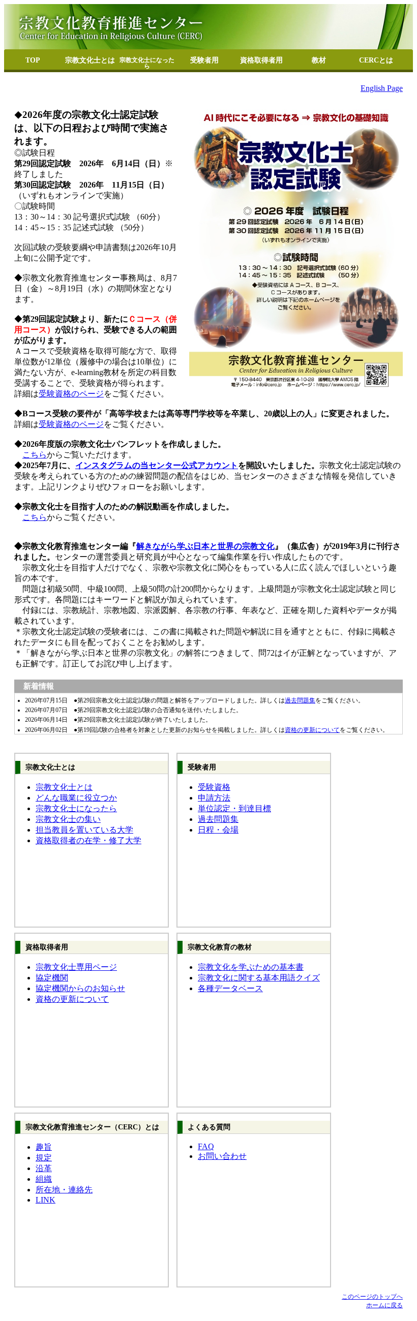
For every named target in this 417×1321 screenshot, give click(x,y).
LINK (45, 1199)
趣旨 (44, 1147)
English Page (382, 88)
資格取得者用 (261, 60)
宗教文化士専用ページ (76, 967)
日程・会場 (218, 829)
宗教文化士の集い (68, 819)
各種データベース (230, 988)
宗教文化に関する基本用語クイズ (259, 977)
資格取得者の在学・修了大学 (88, 840)
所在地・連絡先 (64, 1189)
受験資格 (214, 787)
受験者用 (204, 60)
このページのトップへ (372, 1296)
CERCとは (376, 60)
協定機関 (52, 977)
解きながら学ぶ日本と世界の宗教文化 (205, 546)
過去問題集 (300, 700)
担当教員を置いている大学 (84, 829)
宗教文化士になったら (147, 63)
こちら (34, 454)
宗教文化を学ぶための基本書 (251, 967)
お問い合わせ (222, 1156)
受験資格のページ (71, 393)
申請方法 (214, 797)
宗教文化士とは (90, 60)
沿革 (44, 1168)
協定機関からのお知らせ (80, 988)
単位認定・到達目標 (234, 808)
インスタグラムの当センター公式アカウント (156, 465)
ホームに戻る (384, 1305)
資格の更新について (312, 729)
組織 (44, 1179)
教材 (319, 60)
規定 (44, 1157)
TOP (32, 60)
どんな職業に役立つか (76, 797)
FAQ (206, 1146)
